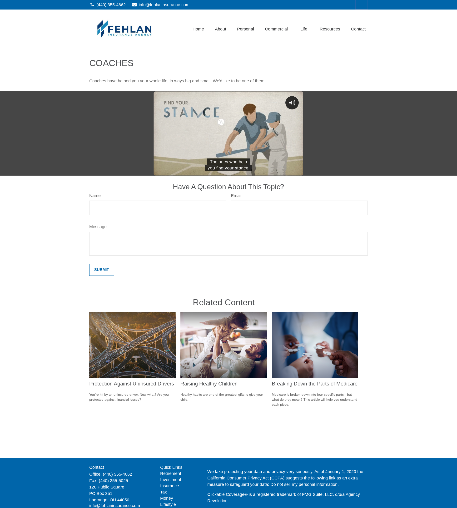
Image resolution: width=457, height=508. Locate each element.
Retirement (170, 473)
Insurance (169, 485)
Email (236, 195)
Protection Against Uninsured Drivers (131, 384)
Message (98, 226)
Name (95, 195)
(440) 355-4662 (111, 4)
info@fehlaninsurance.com (164, 4)
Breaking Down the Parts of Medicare (315, 384)
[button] (198, 29)
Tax (163, 492)
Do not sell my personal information (304, 484)
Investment (170, 479)
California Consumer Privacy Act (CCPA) (245, 478)
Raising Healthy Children (209, 384)
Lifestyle (168, 504)
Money (166, 498)
